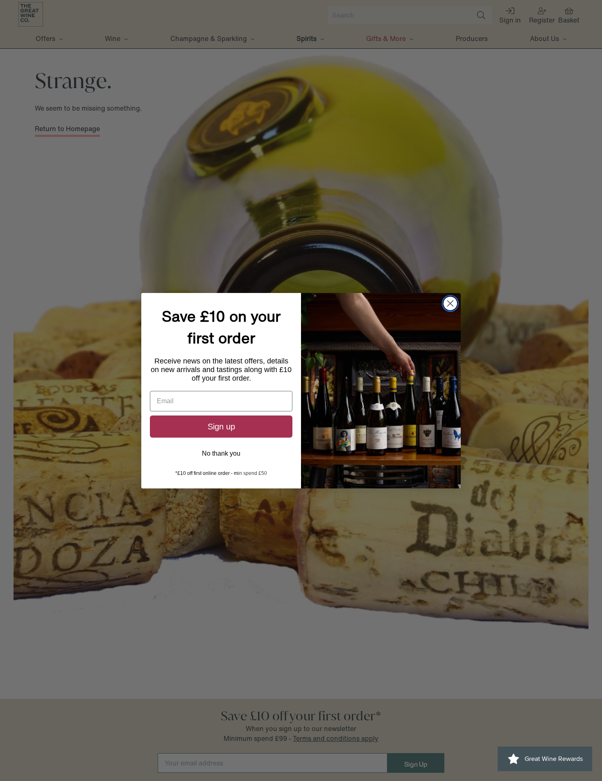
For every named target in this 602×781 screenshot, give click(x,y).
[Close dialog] (450, 303)
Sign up (221, 426)
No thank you (221, 453)
